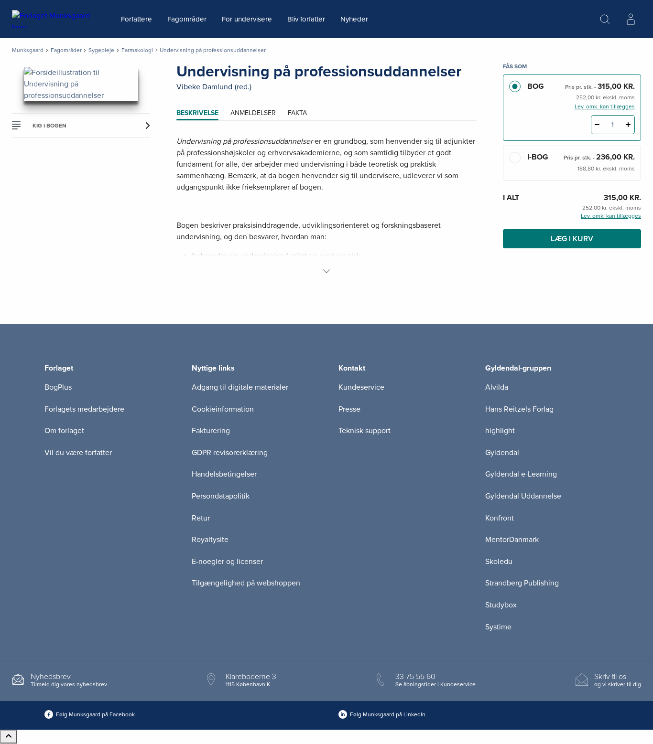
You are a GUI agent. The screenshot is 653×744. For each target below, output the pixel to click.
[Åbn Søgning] (604, 19)
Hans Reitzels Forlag (519, 409)
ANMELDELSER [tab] (253, 113)
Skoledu (498, 561)
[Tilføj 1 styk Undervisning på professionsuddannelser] (628, 125)
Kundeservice (361, 387)
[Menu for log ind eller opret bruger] (630, 19)
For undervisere (247, 19)
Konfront (499, 518)
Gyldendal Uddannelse (523, 496)
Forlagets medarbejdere (84, 409)
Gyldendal (502, 452)
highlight (500, 431)
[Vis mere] (326, 271)
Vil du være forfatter (78, 452)
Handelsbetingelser (224, 474)
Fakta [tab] (297, 113)
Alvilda (496, 387)
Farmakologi (137, 50)
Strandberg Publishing (522, 583)
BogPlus (58, 387)
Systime (498, 627)
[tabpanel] (326, 206)
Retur (201, 518)
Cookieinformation (223, 409)
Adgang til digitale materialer (240, 387)
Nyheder (354, 19)
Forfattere (136, 19)
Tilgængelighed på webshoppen (246, 583)
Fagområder (187, 19)
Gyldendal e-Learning (521, 474)
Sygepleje (101, 50)
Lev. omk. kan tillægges (605, 106)
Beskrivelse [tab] (197, 113)
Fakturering (211, 431)
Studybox (501, 605)
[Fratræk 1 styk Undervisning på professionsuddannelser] (597, 125)
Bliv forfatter (306, 19)
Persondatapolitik (221, 496)
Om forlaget (64, 431)
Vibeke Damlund (204, 87)
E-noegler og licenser (227, 561)
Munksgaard (28, 50)
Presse (349, 409)
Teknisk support (364, 431)
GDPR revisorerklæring (230, 452)
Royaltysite (210, 539)
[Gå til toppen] (8, 737)
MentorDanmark (512, 539)
